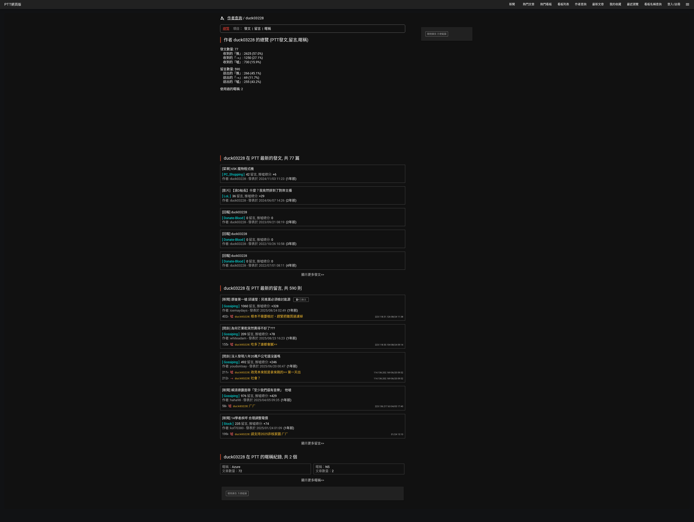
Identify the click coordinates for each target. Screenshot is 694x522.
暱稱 (267, 29)
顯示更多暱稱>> (312, 480)
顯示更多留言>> (312, 443)
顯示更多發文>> (312, 275)
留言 (257, 29)
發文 (247, 29)
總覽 (226, 29)
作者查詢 (234, 18)
